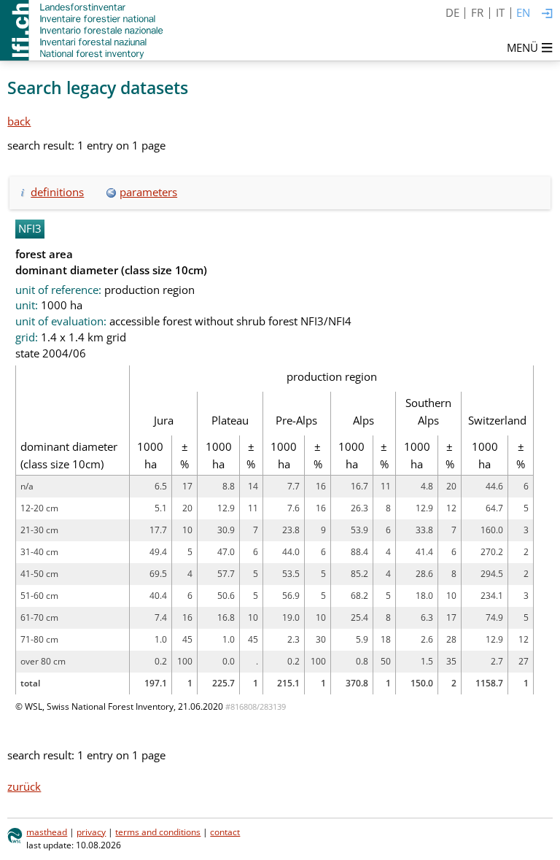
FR (477, 12)
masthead (46, 832)
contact (225, 832)
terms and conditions (158, 832)
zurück (24, 786)
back (19, 121)
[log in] (547, 14)
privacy (91, 832)
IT (500, 12)
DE (452, 12)
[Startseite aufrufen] (83, 30)
